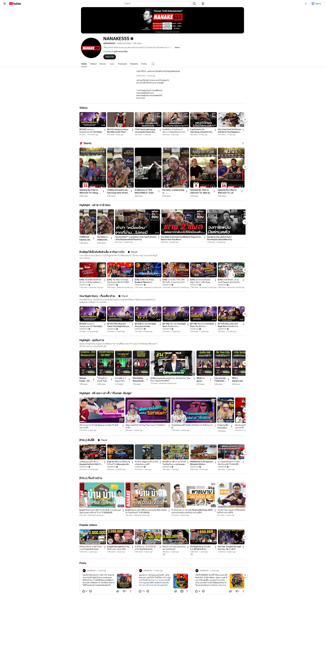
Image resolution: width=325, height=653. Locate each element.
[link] (107, 581)
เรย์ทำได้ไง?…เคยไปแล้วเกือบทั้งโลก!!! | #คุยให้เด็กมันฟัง (158, 71)
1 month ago (101, 571)
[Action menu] (130, 591)
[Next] (245, 119)
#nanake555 (162, 585)
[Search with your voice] (202, 3)
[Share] (117, 591)
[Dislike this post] (90, 591)
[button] (140, 98)
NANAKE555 (83, 285)
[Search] (194, 3)
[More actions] (104, 129)
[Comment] (181, 591)
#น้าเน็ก (142, 585)
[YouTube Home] (15, 3)
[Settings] (305, 3)
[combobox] (157, 3)
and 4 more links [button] (121, 51)
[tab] (84, 64)
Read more (140, 98)
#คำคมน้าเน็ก (151, 585)
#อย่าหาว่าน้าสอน (158, 580)
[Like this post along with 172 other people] (140, 591)
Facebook (109, 51)
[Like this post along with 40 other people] (196, 591)
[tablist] (162, 64)
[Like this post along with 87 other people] (84, 591)
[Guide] (4, 3)
